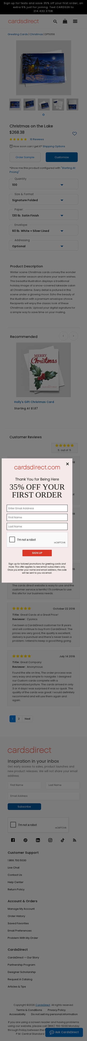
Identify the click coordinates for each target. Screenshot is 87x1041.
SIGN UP (37, 553)
